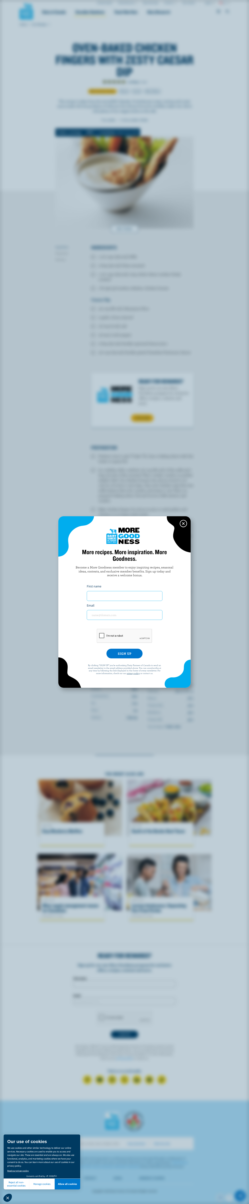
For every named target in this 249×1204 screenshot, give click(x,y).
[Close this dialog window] (183, 523)
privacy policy (133, 673)
